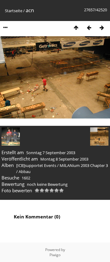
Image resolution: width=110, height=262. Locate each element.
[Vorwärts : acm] (101, 27)
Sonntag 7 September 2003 (50, 152)
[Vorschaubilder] (76, 27)
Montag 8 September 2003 (64, 159)
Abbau (25, 171)
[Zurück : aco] (88, 27)
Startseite (13, 10)
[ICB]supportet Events (36, 165)
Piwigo (55, 254)
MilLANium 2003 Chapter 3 (84, 165)
